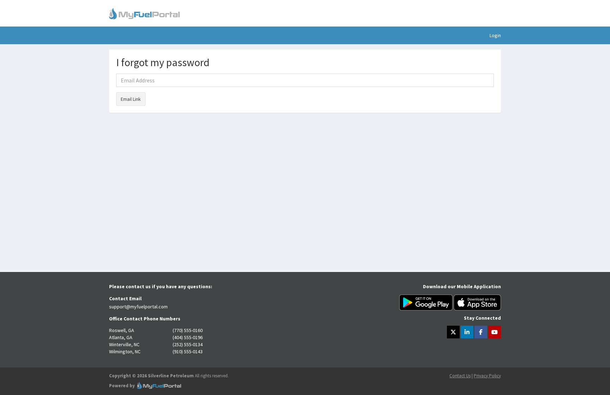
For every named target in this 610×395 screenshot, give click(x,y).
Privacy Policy (487, 376)
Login (495, 35)
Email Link (131, 99)
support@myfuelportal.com (138, 306)
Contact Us (460, 376)
